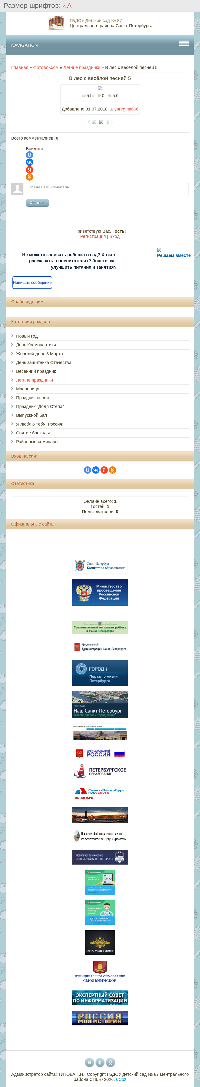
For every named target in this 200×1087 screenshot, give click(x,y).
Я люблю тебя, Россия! (39, 424)
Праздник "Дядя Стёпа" (40, 406)
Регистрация (93, 236)
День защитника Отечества (43, 362)
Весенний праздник (36, 371)
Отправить (37, 203)
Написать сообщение (32, 282)
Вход (115, 236)
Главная (19, 67)
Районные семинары (37, 441)
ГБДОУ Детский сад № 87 (96, 20)
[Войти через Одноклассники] (29, 177)
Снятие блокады (33, 432)
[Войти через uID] (29, 155)
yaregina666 (126, 109)
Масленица (27, 388)
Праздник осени (32, 397)
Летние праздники (81, 67)
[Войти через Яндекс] (29, 169)
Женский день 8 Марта (39, 353)
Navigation (24, 45)
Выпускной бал (31, 415)
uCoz (121, 1079)
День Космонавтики (36, 344)
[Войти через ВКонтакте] (29, 162)
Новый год (27, 336)
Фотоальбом (46, 67)
